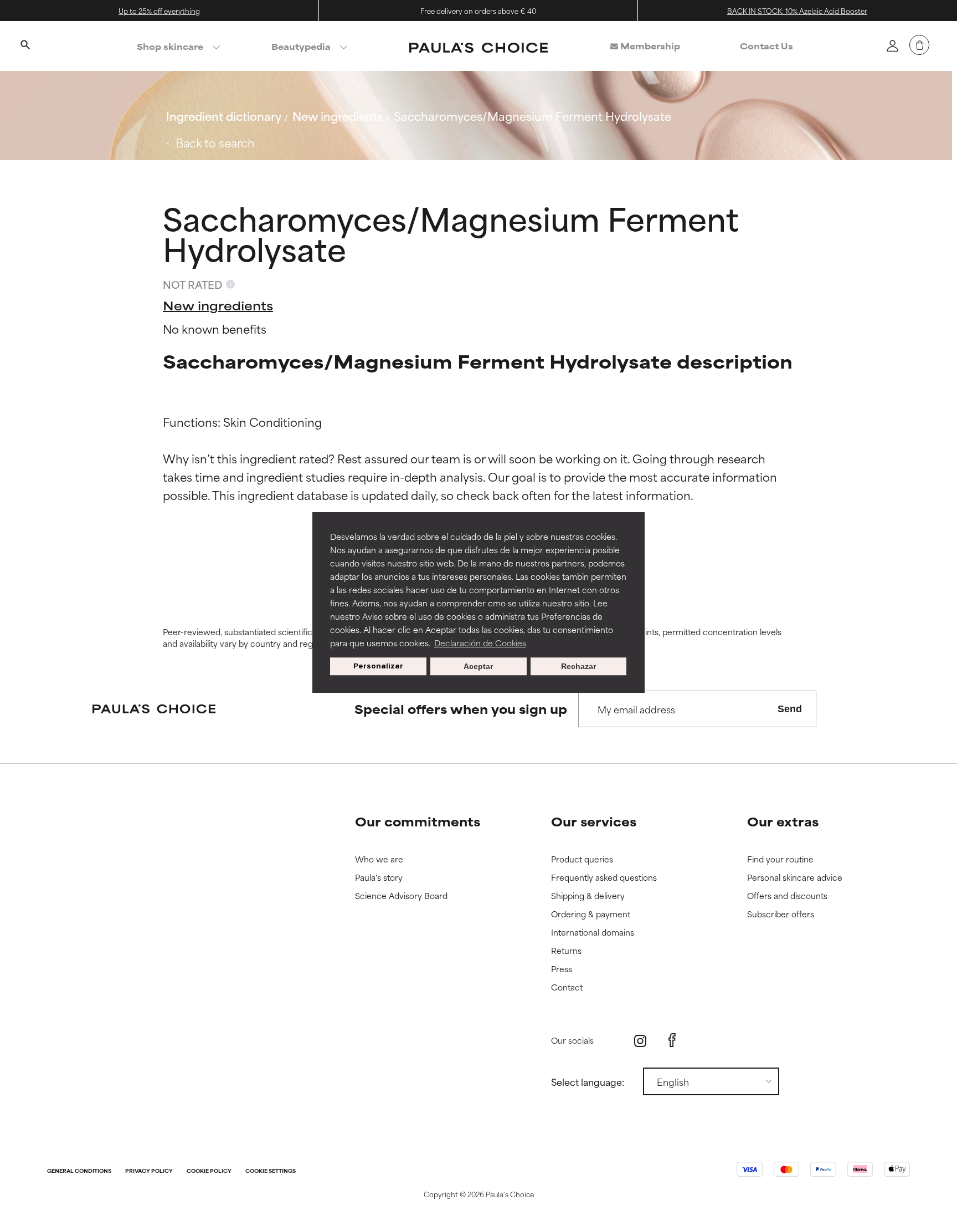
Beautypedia (301, 46)
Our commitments (417, 821)
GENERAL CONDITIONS (79, 1171)
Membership (649, 45)
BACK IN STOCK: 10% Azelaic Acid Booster (797, 10)
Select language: (587, 1081)
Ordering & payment (590, 914)
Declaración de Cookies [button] (480, 642)
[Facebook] (672, 1040)
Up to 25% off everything (159, 10)
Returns (566, 951)
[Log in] (892, 45)
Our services (593, 821)
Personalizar (378, 666)
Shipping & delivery (588, 896)
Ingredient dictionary (223, 115)
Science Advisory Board (401, 896)
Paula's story (379, 878)
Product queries (582, 859)
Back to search (215, 142)
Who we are (379, 859)
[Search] (25, 46)
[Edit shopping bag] (919, 45)
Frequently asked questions (604, 878)
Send (790, 708)
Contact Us (766, 45)
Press (561, 969)
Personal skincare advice (794, 878)
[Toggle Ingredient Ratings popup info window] (230, 284)
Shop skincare (170, 46)
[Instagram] (640, 1041)
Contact (567, 987)
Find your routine (780, 859)
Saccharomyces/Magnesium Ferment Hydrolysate (532, 115)
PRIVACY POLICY (149, 1171)
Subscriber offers (780, 914)
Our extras (783, 821)
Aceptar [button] (478, 666)
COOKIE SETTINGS (270, 1171)
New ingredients (337, 115)
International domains (592, 932)
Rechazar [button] (578, 666)
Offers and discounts (787, 896)
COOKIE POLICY (209, 1171)
